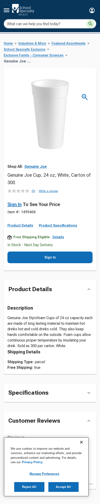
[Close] (81, 442)
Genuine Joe (35, 166)
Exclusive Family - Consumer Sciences (33, 55)
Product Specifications (58, 225)
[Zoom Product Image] (85, 97)
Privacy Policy (32, 462)
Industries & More (32, 43)
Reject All (29, 487)
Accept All (63, 487)
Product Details (20, 225)
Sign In (14, 204)
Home (8, 43)
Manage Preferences (44, 474)
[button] (92, 10)
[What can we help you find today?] (90, 24)
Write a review (48, 191)
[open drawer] (6, 10)
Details (58, 237)
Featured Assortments (69, 43)
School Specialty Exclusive (24, 50)
